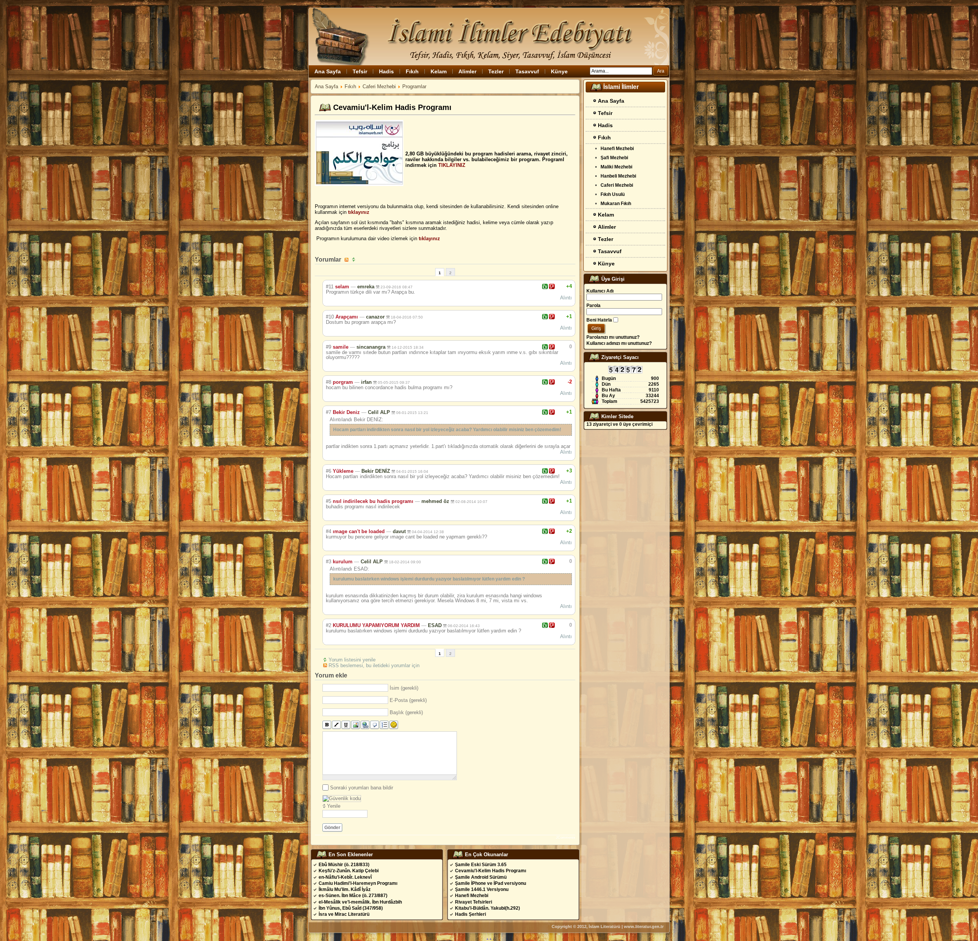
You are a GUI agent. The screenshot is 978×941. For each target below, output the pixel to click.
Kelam (439, 71)
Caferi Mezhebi (379, 86)
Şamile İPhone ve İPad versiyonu (490, 883)
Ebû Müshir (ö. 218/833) (344, 864)
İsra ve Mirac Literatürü (344, 914)
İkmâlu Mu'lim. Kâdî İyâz (345, 889)
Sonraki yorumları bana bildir (361, 788)
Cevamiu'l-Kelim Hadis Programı (490, 870)
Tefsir (360, 71)
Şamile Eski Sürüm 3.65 (481, 864)
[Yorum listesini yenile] (354, 259)
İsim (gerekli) (404, 688)
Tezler (496, 71)
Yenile (333, 806)
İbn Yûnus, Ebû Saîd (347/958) (351, 908)
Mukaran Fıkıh (616, 203)
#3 (328, 561)
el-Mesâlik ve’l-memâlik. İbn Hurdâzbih (360, 902)
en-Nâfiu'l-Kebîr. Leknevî (345, 877)
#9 (328, 347)
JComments (565, 837)
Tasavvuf (527, 71)
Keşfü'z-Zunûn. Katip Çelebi (349, 870)
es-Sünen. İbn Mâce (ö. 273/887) (353, 895)
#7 (328, 412)
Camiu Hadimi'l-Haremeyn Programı (358, 883)
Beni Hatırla (599, 320)
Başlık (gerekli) (406, 712)
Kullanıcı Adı (600, 291)
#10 (330, 317)
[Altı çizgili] (346, 725)
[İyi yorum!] (545, 286)
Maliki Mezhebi (616, 167)
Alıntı (566, 298)
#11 (330, 286)
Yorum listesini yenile (352, 660)
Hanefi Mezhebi (471, 895)
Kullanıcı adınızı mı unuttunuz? (619, 343)
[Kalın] (326, 725)
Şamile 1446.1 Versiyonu (481, 889)
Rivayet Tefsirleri (473, 902)
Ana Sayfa (327, 71)
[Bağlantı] (365, 725)
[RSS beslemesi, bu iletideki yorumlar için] (347, 259)
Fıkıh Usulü (613, 194)
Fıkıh (412, 71)
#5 (328, 501)
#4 (328, 531)
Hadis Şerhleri (470, 914)
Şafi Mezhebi (614, 157)
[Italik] (336, 725)
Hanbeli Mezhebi (618, 176)
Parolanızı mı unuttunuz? (613, 337)
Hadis (386, 71)
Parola (593, 305)
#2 (328, 625)
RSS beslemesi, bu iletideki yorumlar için (374, 665)
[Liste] (384, 725)
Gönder (332, 827)
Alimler (467, 71)
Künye (559, 71)
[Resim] (355, 725)
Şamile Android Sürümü (481, 877)
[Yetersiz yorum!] (552, 286)
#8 (328, 382)
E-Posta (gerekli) (408, 700)
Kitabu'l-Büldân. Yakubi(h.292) (487, 908)
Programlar (414, 86)
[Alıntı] (374, 725)
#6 (328, 471)
